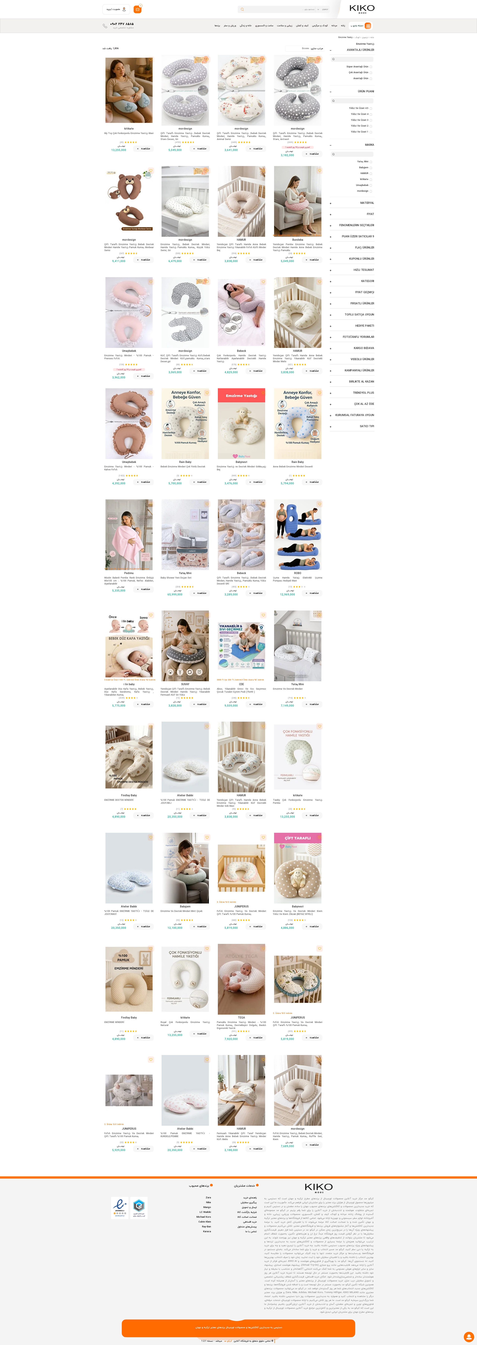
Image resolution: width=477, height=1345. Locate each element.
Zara (208, 1197)
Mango (207, 1207)
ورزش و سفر (230, 25)
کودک (357, 37)
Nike (208, 1202)
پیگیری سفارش (249, 1202)
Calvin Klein (204, 1222)
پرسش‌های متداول (247, 1226)
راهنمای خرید (250, 1197)
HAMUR (364, 173)
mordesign (362, 191)
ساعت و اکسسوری (264, 25)
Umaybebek (362, 185)
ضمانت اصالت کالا (247, 1217)
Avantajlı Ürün (360, 78)
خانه (372, 37)
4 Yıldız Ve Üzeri (359, 114)
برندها (217, 25)
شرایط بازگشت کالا (247, 1212)
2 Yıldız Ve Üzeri (359, 126)
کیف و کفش (302, 25)
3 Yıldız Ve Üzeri (359, 120)
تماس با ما (251, 1231)
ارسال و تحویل (249, 1207)
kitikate (364, 179)
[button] (361, 26)
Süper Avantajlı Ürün (357, 66)
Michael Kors (203, 1217)
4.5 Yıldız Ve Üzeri (358, 108)
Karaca (207, 1231)
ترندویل (365, 37)
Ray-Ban (206, 1226)
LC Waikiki (205, 1212)
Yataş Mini (362, 161)
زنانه (343, 25)
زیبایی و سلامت (284, 25)
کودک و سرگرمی (320, 25)
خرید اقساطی (250, 1222)
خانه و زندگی (246, 25)
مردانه (334, 25)
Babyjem (363, 167)
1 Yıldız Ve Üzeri (359, 131)
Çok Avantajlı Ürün (358, 72)
